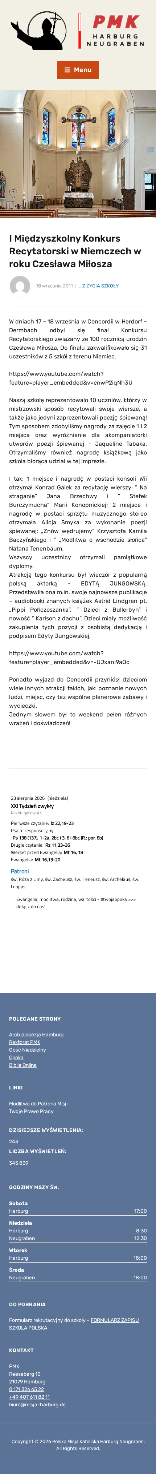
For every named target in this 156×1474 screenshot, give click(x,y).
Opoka (16, 1057)
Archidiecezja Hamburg (36, 1035)
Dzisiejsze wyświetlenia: (47, 1130)
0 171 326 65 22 (26, 1389)
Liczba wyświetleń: (38, 1151)
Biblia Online (23, 1065)
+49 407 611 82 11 (29, 1397)
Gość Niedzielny (27, 1050)
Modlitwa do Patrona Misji (38, 1104)
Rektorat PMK (24, 1042)
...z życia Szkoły (99, 286)
